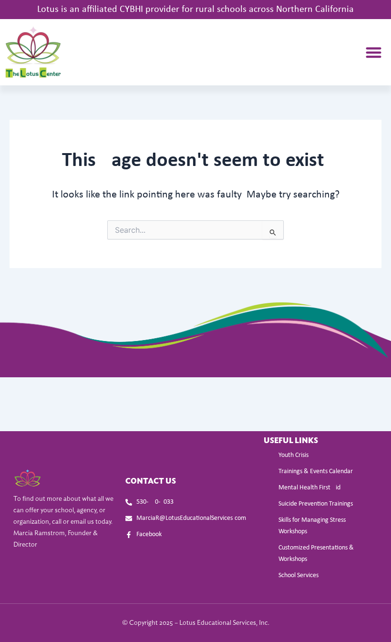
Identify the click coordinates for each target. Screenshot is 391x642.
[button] (373, 52)
